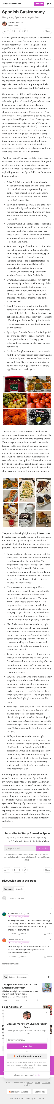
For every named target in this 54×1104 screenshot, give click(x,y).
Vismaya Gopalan (15, 22)
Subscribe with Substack (29, 1056)
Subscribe (39, 4)
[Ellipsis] (50, 913)
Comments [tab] (8, 889)
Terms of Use (41, 1062)
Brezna (11, 939)
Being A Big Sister (12, 1007)
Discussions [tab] (22, 977)
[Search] (49, 977)
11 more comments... (11, 964)
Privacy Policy (28, 1067)
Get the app (40, 1092)
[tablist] (13, 889)
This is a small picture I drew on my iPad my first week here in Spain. (20, 992)
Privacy (30, 1082)
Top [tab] (5, 977)
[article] (27, 992)
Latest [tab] (12, 977)
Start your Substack (20, 1092)
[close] (46, 1012)
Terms (37, 1082)
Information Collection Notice (35, 1065)
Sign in (48, 4)
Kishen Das (13, 913)
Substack (14, 1098)
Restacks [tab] (19, 889)
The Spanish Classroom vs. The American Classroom (19, 986)
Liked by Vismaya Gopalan (20, 917)
